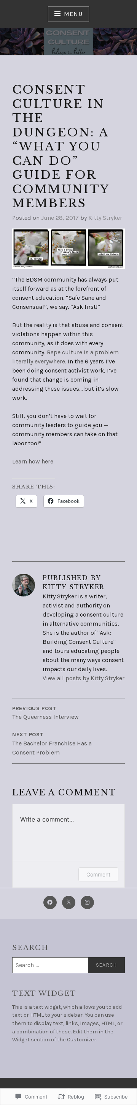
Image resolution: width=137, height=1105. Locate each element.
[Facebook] (50, 902)
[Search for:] (68, 965)
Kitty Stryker (105, 217)
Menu (73, 13)
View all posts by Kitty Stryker (83, 678)
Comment (98, 874)
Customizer (81, 1039)
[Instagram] (87, 902)
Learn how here (32, 461)
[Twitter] (68, 902)
